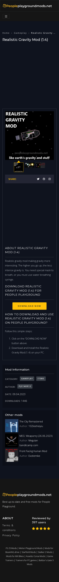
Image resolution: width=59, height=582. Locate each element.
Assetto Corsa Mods (35, 556)
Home (6, 32)
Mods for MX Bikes (15, 556)
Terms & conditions (9, 528)
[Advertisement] (29, 74)
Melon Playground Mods (30, 548)
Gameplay (20, 32)
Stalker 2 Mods (45, 552)
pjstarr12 (25, 386)
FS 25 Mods (11, 548)
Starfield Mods (29, 552)
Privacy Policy (11, 535)
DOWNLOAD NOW (29, 305)
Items (41, 378)
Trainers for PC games (26, 560)
